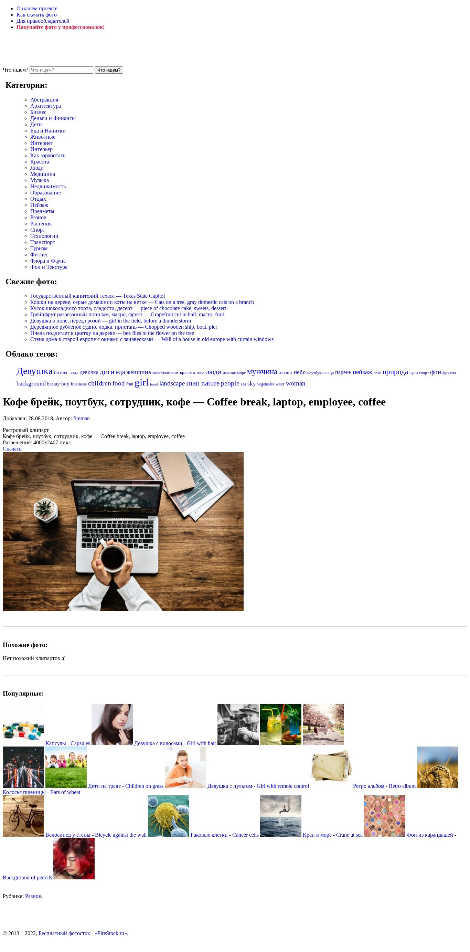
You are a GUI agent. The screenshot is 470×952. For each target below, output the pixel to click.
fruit (129, 384)
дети (107, 372)
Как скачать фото (37, 15)
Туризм (38, 248)
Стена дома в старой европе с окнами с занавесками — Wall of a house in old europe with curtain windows (152, 339)
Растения (41, 223)
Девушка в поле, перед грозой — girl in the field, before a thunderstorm (110, 321)
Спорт (37, 230)
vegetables (265, 384)
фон (435, 371)
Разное (38, 217)
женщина (138, 372)
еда (120, 371)
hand (154, 384)
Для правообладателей (43, 21)
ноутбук (314, 373)
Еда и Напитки (48, 131)
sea (243, 384)
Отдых (38, 199)
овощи (328, 372)
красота (187, 372)
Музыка (39, 180)
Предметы (42, 211)
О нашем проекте (37, 8)
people (230, 383)
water (280, 384)
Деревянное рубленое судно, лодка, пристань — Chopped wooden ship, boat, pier (123, 327)
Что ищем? (15, 70)
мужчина (262, 371)
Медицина (42, 174)
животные (161, 372)
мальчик (229, 373)
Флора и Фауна (48, 261)
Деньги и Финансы (53, 118)
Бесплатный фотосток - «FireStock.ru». (83, 933)
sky (251, 383)
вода (74, 372)
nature (210, 383)
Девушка (35, 371)
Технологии (44, 236)
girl (142, 382)
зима (175, 373)
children (99, 383)
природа (395, 372)
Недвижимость (48, 186)
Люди (37, 168)
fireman (81, 418)
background (31, 383)
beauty (53, 384)
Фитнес (39, 254)
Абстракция (44, 100)
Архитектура (45, 106)
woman (296, 383)
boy (65, 384)
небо (300, 372)
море (241, 372)
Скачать (12, 449)
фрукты (449, 372)
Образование (45, 192)
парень (343, 372)
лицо (200, 373)
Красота (39, 162)
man (193, 382)
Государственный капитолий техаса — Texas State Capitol (97, 296)
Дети (36, 124)
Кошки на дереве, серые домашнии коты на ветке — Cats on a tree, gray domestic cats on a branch (142, 302)
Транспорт (42, 242)
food (119, 383)
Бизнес (38, 112)
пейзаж (362, 371)
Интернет (41, 143)
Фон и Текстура (48, 267)
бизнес (61, 372)
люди (213, 371)
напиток (285, 372)
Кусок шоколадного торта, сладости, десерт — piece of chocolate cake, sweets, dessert (128, 308)
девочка (89, 372)
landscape (172, 383)
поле (377, 373)
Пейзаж (39, 205)
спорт (424, 372)
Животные (42, 137)
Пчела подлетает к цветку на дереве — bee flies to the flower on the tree (112, 333)
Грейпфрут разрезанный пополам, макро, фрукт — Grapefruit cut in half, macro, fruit (127, 314)
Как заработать (47, 155)
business (79, 384)
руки (413, 372)
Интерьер (41, 149)
